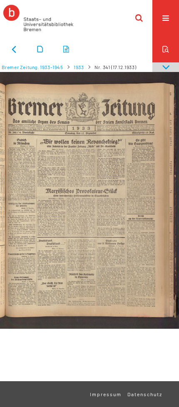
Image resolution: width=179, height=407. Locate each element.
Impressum (106, 394)
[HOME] (38, 17)
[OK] (139, 18)
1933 (79, 67)
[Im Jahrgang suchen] (165, 49)
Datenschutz (144, 394)
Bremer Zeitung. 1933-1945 (32, 67)
